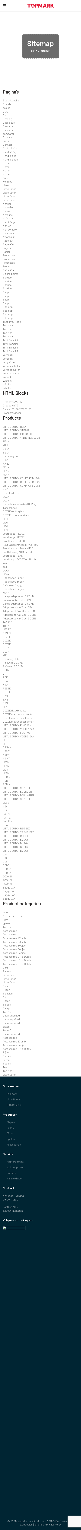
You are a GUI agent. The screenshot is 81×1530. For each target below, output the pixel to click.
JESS (6, 802)
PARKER (7, 813)
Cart (5, 111)
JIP (4, 740)
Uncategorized (11, 1015)
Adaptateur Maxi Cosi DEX (17, 607)
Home (34, 51)
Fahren (7, 971)
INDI (5, 806)
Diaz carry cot (11, 456)
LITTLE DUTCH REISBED (17, 828)
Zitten (6, 1026)
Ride (5, 986)
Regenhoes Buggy (13, 577)
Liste (6, 185)
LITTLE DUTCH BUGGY (15, 839)
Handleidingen (11, 159)
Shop (6, 292)
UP (4, 673)
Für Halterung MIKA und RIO (18, 552)
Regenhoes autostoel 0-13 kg (19, 504)
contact (7, 141)
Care (5, 967)
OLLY (6, 647)
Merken (7, 225)
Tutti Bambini (10, 340)
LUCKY (7, 496)
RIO (5, 858)
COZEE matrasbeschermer (18, 718)
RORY (6, 670)
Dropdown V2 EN (12, 401)
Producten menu (12, 412)
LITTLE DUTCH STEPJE (16, 430)
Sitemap (8, 306)
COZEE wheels (11, 493)
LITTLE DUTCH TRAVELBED (18, 832)
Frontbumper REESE (14, 540)
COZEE (7, 636)
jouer (6, 912)
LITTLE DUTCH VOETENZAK (18, 728)
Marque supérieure (13, 916)
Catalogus (9, 122)
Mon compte (10, 229)
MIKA (5, 684)
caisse (6, 107)
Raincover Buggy (12, 585)
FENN (6, 441)
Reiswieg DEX (11, 658)
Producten (9, 255)
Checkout (8, 126)
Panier (6, 251)
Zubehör (7, 1030)
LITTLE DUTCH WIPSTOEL (17, 788)
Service (7, 277)
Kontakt (7, 181)
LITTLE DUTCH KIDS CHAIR (18, 434)
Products (8, 266)
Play (5, 919)
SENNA (7, 747)
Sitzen (6, 1000)
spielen (7, 923)
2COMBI (7, 876)
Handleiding (9, 152)
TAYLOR (7, 622)
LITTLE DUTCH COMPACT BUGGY (21, 485)
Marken (7, 211)
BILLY (6, 448)
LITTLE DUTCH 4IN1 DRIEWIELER (21, 437)
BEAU (6, 810)
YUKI (5, 445)
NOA (5, 681)
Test (5, 1067)
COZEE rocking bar (13, 511)
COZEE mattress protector (18, 714)
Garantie (12, 1173)
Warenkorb (9, 377)
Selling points (10, 273)
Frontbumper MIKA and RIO (18, 548)
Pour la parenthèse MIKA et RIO (20, 544)
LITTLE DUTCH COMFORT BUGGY (21, 478)
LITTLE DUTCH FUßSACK (17, 725)
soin (5, 563)
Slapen (7, 1004)
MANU (6, 463)
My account (9, 233)
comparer (8, 133)
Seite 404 (8, 270)
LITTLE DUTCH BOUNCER (17, 791)
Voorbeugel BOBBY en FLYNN (19, 559)
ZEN (5, 706)
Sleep (6, 1008)
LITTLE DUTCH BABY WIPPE (18, 795)
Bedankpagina (11, 100)
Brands (7, 104)
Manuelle (8, 207)
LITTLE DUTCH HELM (15, 426)
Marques (8, 214)
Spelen (7, 1063)
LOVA (6, 570)
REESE (7, 688)
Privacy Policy (53, 1524)
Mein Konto (9, 218)
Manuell (7, 203)
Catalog (7, 118)
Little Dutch (9, 188)
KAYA (5, 489)
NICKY (6, 751)
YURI (5, 655)
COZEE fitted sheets (14, 710)
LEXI (5, 518)
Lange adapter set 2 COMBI (18, 596)
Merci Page (9, 222)
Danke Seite (10, 148)
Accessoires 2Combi (14, 938)
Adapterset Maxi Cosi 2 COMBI (20, 610)
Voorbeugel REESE (13, 533)
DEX (5, 861)
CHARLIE (8, 824)
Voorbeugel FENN (13, 555)
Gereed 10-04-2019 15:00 (17, 409)
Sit (4, 997)
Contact (7, 137)
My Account (9, 236)
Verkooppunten (11, 369)
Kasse (6, 178)
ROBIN (6, 776)
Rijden (6, 989)
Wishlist (7, 380)
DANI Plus (8, 633)
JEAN (6, 762)
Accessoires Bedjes (14, 945)
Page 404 (8, 240)
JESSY (7, 629)
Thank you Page (12, 321)
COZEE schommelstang (16, 515)
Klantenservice (15, 1161)
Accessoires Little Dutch (17, 956)
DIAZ (5, 459)
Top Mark (8, 325)
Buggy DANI (9, 887)
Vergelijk (8, 354)
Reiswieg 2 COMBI (13, 662)
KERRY (7, 592)
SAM (5, 695)
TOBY (6, 625)
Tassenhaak (10, 507)
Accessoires (10, 930)
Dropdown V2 (10, 405)
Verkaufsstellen (12, 365)
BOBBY (7, 865)
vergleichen (9, 362)
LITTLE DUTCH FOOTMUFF (18, 732)
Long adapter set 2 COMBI (18, 600)
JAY (5, 854)
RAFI (5, 677)
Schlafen (8, 993)
